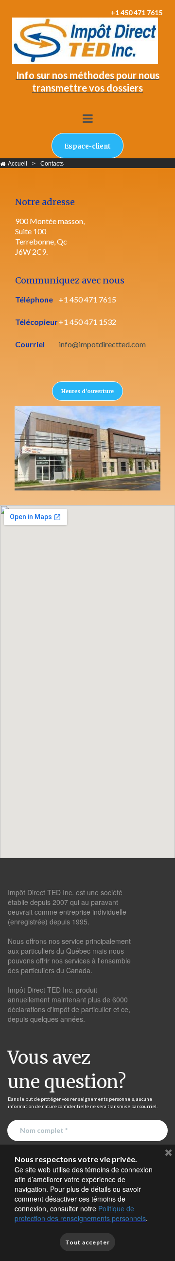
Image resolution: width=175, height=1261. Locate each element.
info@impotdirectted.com (102, 344)
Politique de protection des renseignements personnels (80, 1213)
